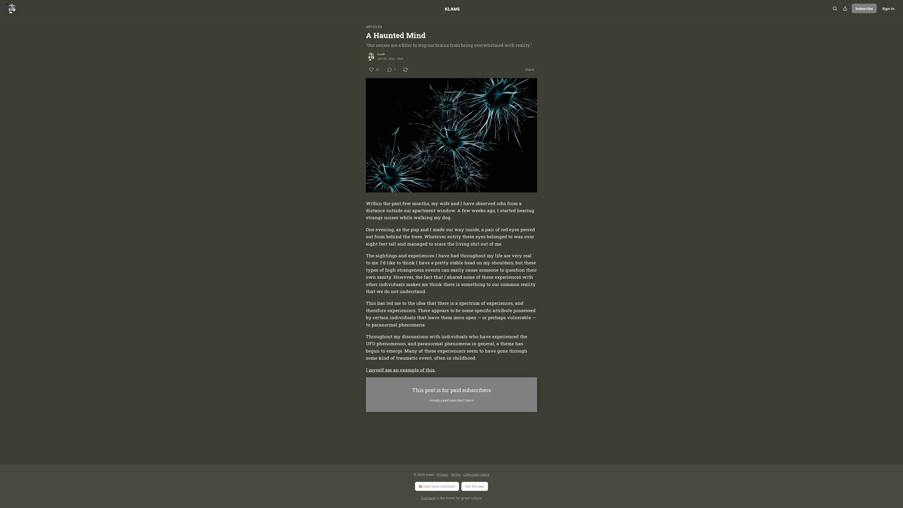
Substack (428, 498)
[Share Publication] (845, 8)
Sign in (888, 8)
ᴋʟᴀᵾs (381, 54)
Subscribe (864, 8)
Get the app (474, 486)
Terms (455, 474)
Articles (374, 27)
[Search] (835, 8)
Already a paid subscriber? (452, 400)
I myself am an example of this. (401, 370)
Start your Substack (439, 486)
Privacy (442, 474)
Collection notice (476, 474)
